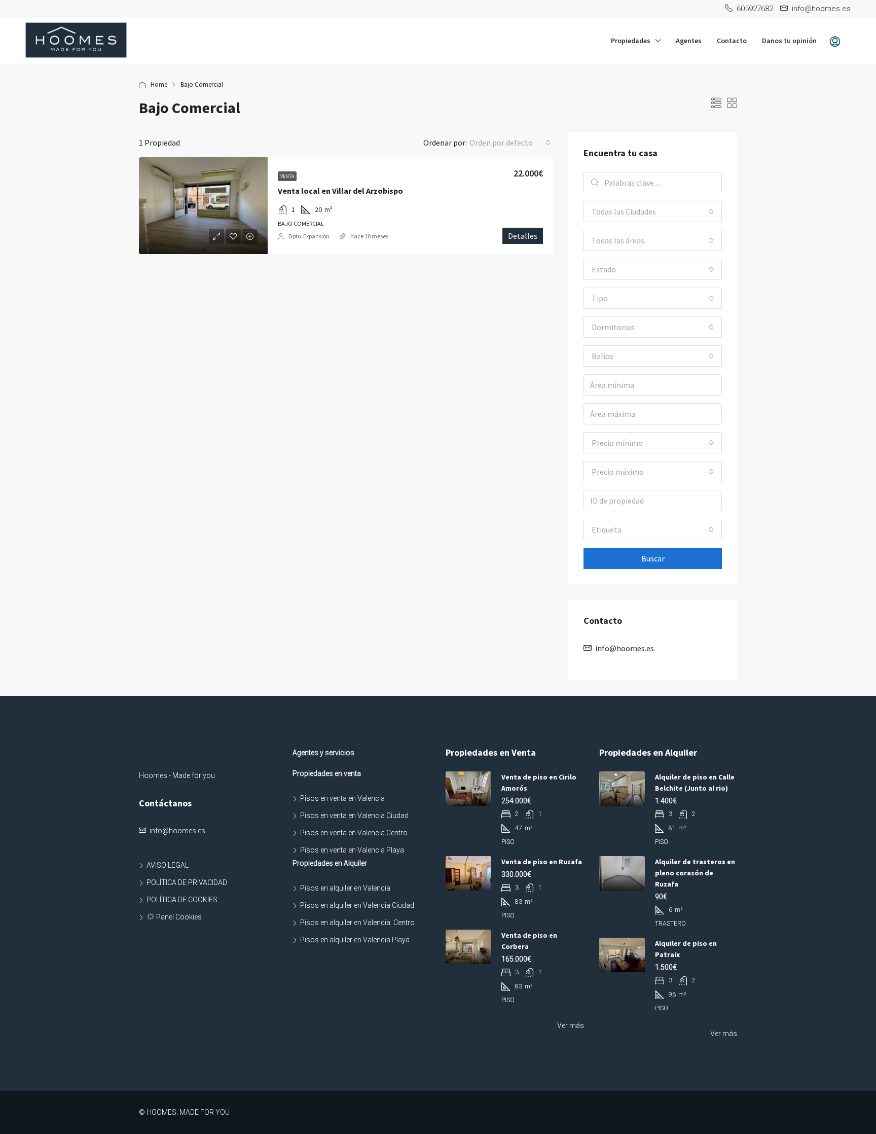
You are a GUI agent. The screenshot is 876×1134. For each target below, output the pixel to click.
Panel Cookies (178, 917)
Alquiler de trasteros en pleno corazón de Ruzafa (695, 873)
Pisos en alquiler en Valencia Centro (357, 922)
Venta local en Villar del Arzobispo (340, 191)
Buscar (653, 558)
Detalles (522, 236)
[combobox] (510, 142)
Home (159, 84)
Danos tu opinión (789, 40)
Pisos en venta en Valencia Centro (354, 833)
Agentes (689, 40)
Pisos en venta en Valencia (342, 798)
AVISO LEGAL (168, 865)
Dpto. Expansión (309, 236)
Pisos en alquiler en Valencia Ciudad (357, 905)
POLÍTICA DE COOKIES (182, 900)
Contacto (732, 40)
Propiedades (630, 40)
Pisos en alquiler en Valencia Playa (355, 940)
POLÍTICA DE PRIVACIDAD (187, 882)
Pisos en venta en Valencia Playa (352, 850)
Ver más (570, 1025)
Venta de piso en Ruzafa (541, 861)
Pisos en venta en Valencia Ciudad (354, 815)
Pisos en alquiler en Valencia (345, 888)
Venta (287, 176)
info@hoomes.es (624, 648)
